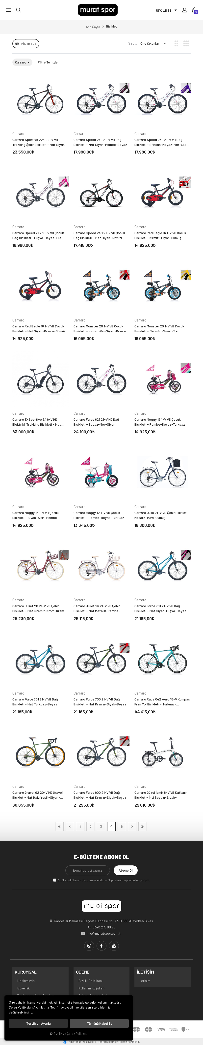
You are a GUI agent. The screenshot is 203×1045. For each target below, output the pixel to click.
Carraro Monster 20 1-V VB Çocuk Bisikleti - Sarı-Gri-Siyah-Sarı (159, 328)
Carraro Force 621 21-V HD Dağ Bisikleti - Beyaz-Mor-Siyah (96, 421)
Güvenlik (23, 988)
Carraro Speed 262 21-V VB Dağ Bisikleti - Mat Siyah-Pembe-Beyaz (100, 142)
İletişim (144, 981)
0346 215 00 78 (104, 927)
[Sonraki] (132, 826)
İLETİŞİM (145, 972)
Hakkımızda (26, 981)
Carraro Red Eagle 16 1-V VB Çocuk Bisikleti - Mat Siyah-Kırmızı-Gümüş (39, 328)
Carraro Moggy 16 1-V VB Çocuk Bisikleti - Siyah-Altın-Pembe (35, 515)
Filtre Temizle (47, 62)
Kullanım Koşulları (91, 988)
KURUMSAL (26, 972)
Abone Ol (126, 870)
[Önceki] (70, 826)
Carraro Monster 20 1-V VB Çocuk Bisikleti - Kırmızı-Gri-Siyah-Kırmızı (100, 328)
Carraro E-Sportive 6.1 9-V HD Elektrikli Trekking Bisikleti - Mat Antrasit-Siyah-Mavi (36, 422)
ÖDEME (82, 972)
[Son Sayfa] (143, 826)
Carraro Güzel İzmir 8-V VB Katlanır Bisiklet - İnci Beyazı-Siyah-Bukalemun (160, 795)
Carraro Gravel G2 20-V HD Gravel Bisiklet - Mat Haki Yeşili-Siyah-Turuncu (37, 795)
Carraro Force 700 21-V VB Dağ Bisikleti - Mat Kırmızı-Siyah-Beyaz (100, 701)
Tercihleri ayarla (38, 1023)
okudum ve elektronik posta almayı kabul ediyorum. (104, 880)
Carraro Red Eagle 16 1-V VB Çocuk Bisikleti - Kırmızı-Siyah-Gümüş (160, 235)
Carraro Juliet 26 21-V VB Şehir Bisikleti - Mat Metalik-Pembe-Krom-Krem (97, 608)
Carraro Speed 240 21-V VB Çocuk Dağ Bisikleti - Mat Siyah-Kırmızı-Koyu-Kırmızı (99, 235)
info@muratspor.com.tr (104, 933)
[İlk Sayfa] (59, 826)
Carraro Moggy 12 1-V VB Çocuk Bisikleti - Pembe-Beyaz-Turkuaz (99, 515)
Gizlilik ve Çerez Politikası (70, 1034)
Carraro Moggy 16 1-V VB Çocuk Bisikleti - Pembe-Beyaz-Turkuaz (159, 421)
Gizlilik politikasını (69, 880)
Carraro (21, 62)
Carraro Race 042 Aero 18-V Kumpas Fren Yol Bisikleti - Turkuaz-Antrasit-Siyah (162, 702)
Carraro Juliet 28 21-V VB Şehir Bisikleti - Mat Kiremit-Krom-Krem (38, 608)
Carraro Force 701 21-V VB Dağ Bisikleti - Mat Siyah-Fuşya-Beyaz (160, 608)
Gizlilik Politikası (90, 981)
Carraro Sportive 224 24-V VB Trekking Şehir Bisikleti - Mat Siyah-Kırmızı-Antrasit (39, 142)
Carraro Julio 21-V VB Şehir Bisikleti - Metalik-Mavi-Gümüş (162, 515)
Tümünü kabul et (99, 1023)
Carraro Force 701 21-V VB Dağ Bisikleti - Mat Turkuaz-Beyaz (35, 701)
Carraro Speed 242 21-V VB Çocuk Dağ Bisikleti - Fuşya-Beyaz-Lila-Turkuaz (38, 235)
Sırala (132, 43)
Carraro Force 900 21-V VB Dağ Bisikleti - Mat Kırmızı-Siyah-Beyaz (100, 794)
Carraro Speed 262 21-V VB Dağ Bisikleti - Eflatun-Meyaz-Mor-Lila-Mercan (161, 142)
